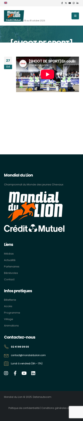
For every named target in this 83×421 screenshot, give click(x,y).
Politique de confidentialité (23, 408)
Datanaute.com (42, 397)
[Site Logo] (14, 16)
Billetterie (10, 300)
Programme (12, 313)
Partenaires (11, 266)
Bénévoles (11, 273)
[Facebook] (62, 3)
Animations (11, 325)
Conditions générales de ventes (60, 408)
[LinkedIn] (77, 3)
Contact (9, 279)
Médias (9, 254)
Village (8, 319)
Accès (8, 306)
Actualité (10, 260)
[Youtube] (69, 3)
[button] (75, 15)
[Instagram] (73, 3)
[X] (65, 3)
